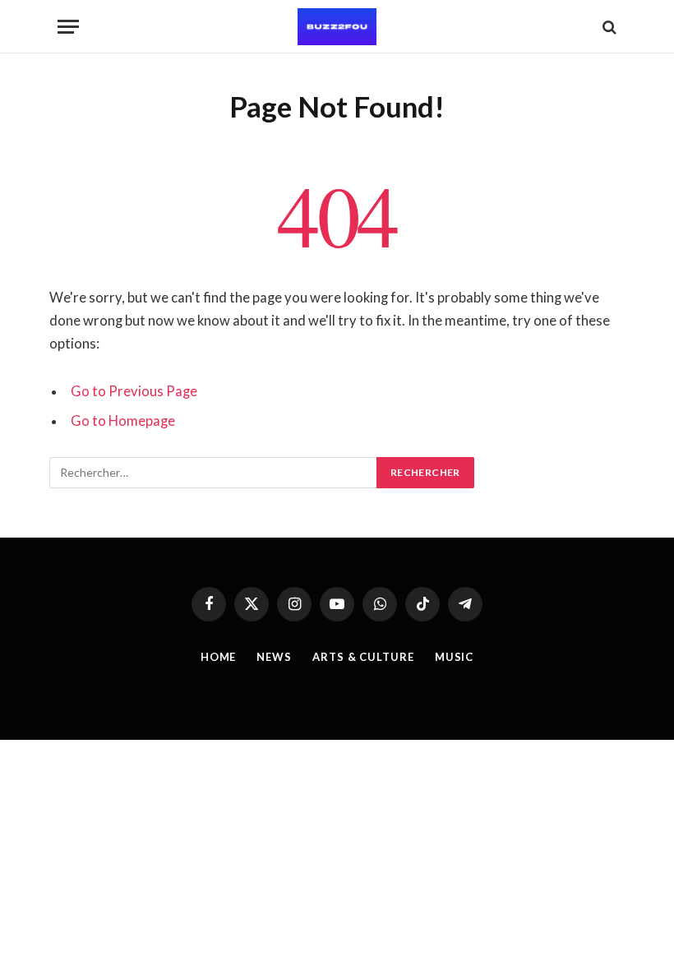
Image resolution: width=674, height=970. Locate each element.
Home (219, 656)
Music (454, 656)
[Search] (607, 26)
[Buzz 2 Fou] (337, 26)
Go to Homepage (123, 421)
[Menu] (68, 26)
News (274, 656)
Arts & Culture (363, 656)
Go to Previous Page (134, 391)
